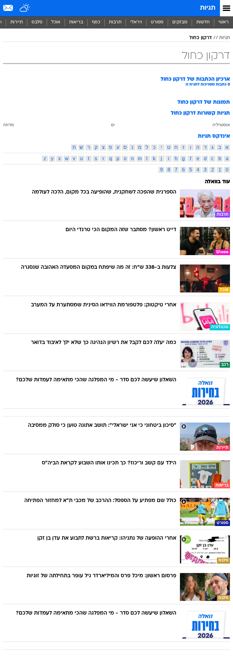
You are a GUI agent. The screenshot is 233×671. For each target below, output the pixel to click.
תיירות (16, 22)
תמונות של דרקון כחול (203, 102)
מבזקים (179, 22)
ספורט (157, 22)
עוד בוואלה (217, 181)
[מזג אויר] (25, 8)
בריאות (76, 22)
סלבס (37, 22)
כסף (96, 22)
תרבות (115, 22)
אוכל (55, 22)
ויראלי (136, 22)
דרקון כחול (200, 37)
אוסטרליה (221, 124)
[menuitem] (203, 22)
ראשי (223, 22)
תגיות (207, 8)
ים (113, 124)
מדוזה (8, 124)
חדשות (203, 22)
